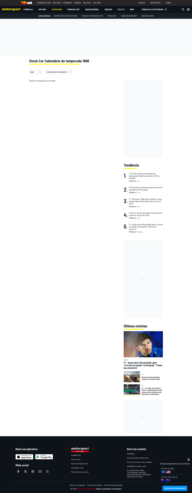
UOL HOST (57, 3)
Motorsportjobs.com (79, 463)
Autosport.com (77, 468)
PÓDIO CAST (111, 16)
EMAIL (168, 3)
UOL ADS (97, 3)
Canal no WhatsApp (129, 16)
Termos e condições (77, 485)
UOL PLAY (87, 3)
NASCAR (108, 9)
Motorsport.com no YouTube (65, 16)
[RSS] (47, 471)
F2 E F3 (121, 9)
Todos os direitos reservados (108, 489)
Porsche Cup (73, 9)
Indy (132, 9)
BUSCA (142, 3)
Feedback (131, 454)
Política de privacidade (113, 485)
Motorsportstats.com (80, 472)
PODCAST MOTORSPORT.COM (92, 16)
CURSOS (77, 3)
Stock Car (57, 9)
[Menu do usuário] (188, 9)
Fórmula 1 (28, 9)
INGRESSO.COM (44, 3)
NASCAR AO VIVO (148, 16)
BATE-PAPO (155, 3)
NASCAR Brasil (92, 9)
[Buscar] (183, 9)
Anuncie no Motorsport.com (138, 458)
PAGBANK (67, 3)
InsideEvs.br (76, 455)
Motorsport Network (86, 489)
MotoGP (42, 9)
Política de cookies (94, 485)
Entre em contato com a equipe (139, 462)
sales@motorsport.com (136, 466)
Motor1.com (75, 459)
